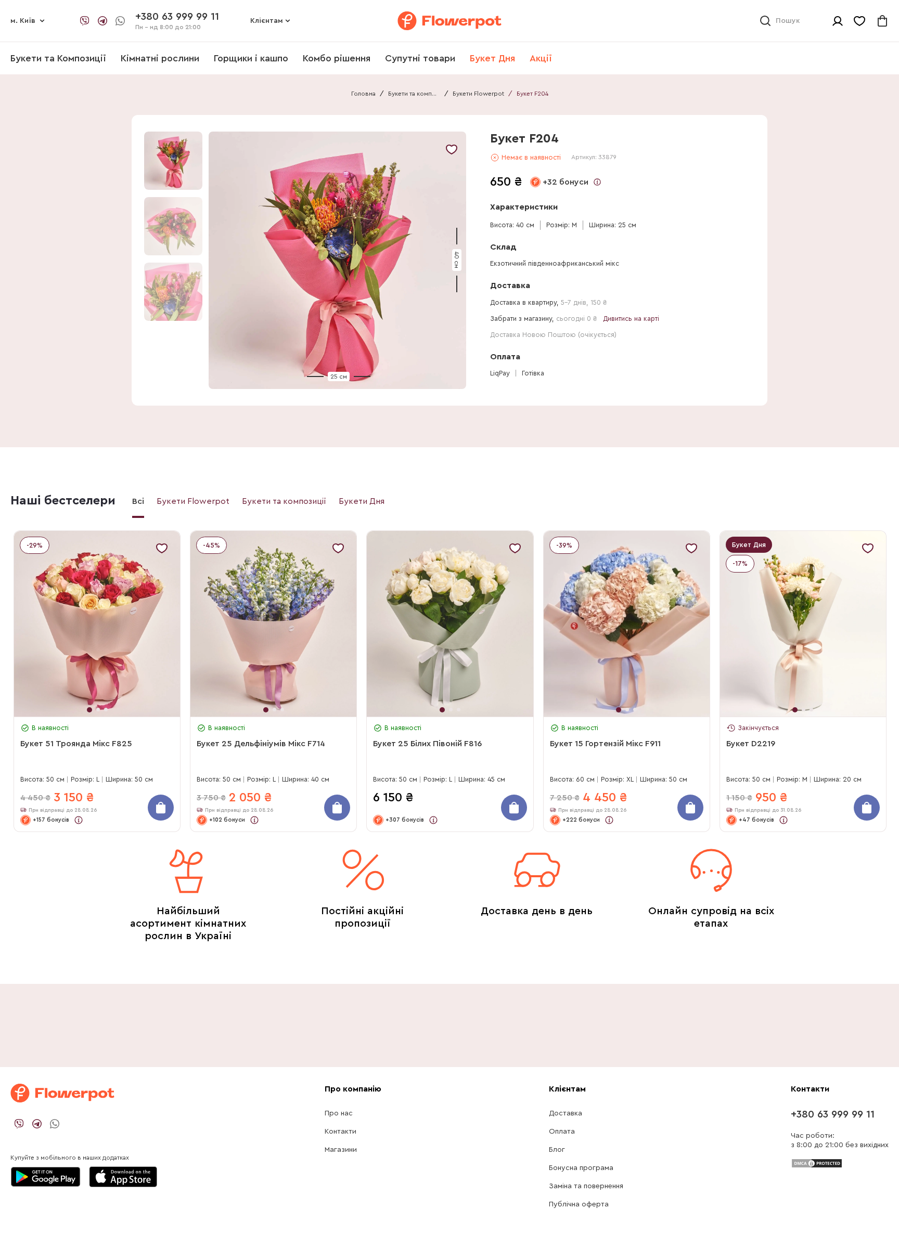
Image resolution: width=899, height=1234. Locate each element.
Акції (541, 58)
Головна (363, 93)
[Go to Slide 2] (173, 226)
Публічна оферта (579, 1204)
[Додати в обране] (451, 149)
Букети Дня (361, 501)
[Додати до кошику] (161, 808)
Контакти (340, 1131)
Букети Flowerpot (478, 93)
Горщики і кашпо (251, 58)
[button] (339, 260)
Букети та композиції (414, 93)
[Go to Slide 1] (173, 161)
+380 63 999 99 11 (833, 1114)
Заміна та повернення (586, 1186)
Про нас (339, 1113)
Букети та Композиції (58, 58)
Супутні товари (420, 58)
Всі (138, 501)
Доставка (565, 1113)
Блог (557, 1149)
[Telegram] (102, 21)
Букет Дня (492, 58)
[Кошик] (882, 21)
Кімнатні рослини (160, 58)
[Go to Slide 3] (173, 292)
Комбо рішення (336, 58)
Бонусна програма (581, 1168)
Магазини (341, 1149)
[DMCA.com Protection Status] (817, 1163)
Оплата (562, 1131)
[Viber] (85, 21)
